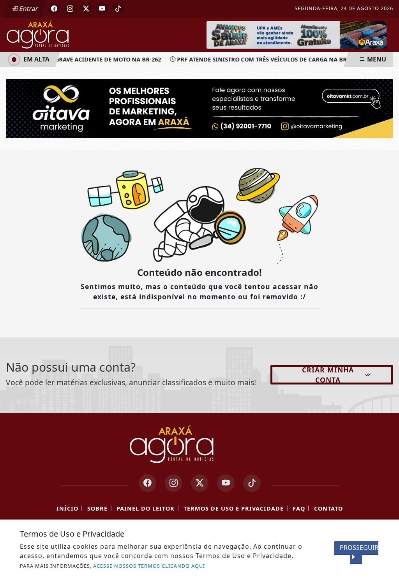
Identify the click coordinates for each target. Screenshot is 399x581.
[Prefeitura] (297, 34)
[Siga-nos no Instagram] (173, 483)
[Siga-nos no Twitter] (199, 483)
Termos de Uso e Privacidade (234, 508)
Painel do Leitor (146, 508)
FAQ (299, 508)
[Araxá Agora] (58, 34)
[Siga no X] (86, 8)
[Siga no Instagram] (70, 8)
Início (67, 508)
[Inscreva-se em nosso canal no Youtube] (226, 483)
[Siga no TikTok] (118, 8)
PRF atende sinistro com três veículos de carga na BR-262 (264, 59)
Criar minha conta (328, 374)
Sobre (97, 508)
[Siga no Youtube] (102, 8)
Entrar (28, 8)
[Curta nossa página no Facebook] (147, 483)
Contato (328, 508)
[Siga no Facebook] (54, 8)
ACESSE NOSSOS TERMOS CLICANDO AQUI (149, 565)
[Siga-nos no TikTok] (252, 483)
